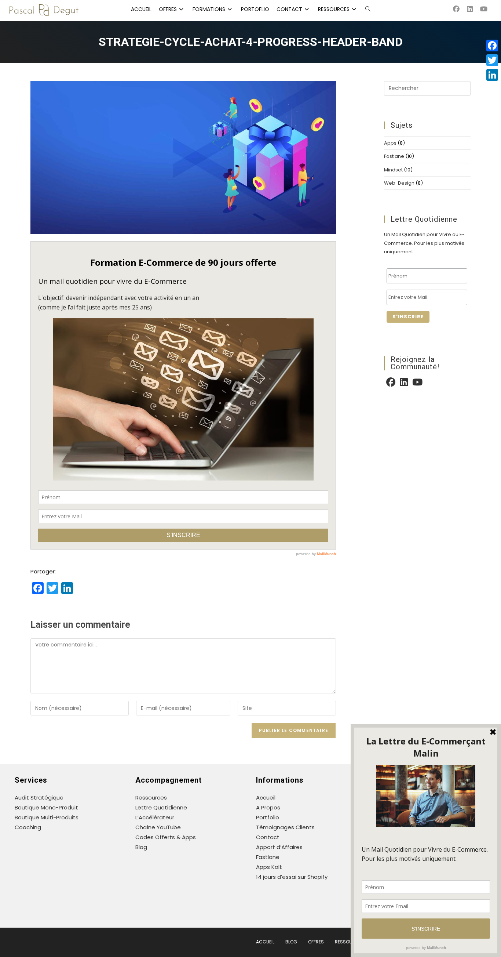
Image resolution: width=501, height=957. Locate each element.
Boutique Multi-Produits (46, 817)
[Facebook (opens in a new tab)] (460, 9)
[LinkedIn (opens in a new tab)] (473, 9)
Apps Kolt (269, 867)
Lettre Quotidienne (161, 807)
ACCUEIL (265, 942)
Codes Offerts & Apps (165, 837)
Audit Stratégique (39, 797)
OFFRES (316, 942)
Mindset (393, 169)
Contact (267, 837)
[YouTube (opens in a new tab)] (487, 9)
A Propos (268, 807)
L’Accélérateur (154, 817)
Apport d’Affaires (279, 847)
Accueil (265, 797)
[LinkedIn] (404, 383)
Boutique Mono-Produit (46, 807)
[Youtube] (417, 383)
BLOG (291, 942)
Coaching (28, 827)
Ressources (151, 797)
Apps (390, 142)
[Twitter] (492, 60)
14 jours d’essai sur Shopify (292, 877)
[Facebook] (390, 383)
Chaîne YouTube (158, 827)
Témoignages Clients (285, 827)
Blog (141, 847)
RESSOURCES (349, 942)
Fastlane (394, 156)
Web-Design (399, 183)
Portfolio (267, 817)
